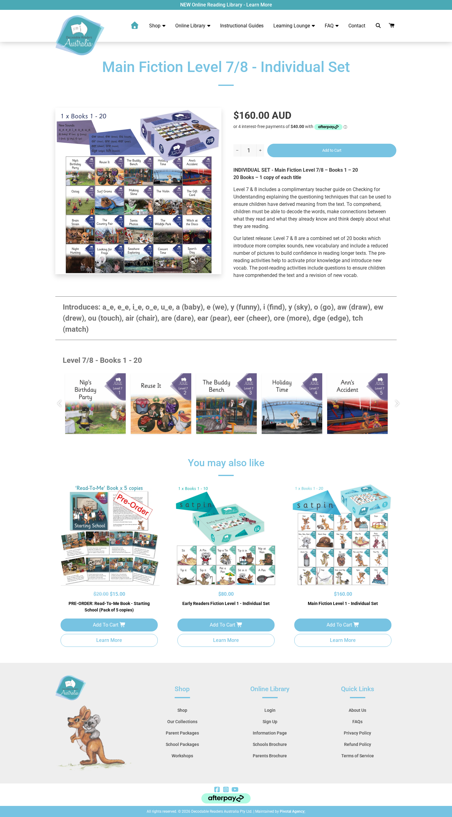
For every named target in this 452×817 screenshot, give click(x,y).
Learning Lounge (292, 26)
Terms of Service (357, 755)
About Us (357, 710)
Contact (356, 26)
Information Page (270, 733)
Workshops (182, 755)
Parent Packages (182, 733)
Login (270, 710)
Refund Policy (357, 744)
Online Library (191, 26)
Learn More (109, 640)
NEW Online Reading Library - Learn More (226, 5)
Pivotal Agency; (292, 811)
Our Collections (182, 721)
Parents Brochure (270, 755)
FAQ (330, 26)
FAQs (357, 721)
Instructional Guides (242, 26)
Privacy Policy (357, 733)
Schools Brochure (270, 744)
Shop (155, 26)
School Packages (182, 744)
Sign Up (270, 721)
